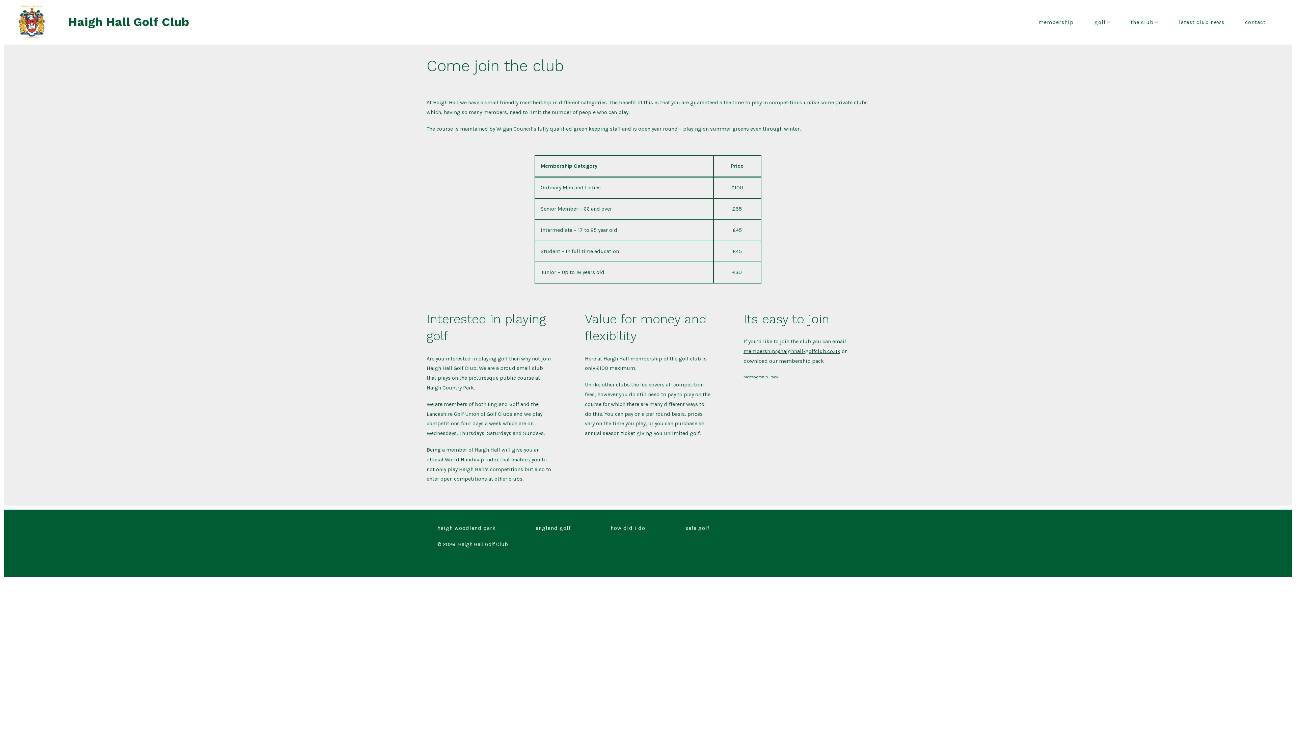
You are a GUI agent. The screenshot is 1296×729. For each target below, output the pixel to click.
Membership (1056, 22)
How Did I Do (628, 528)
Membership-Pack (761, 376)
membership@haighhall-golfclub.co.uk (792, 351)
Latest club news (1201, 22)
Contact (1255, 22)
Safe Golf (697, 528)
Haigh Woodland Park (466, 528)
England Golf (553, 528)
